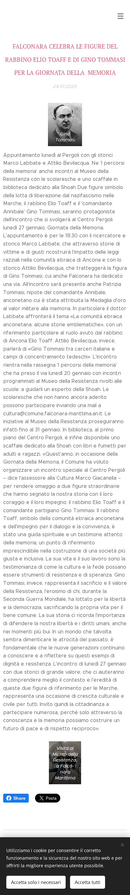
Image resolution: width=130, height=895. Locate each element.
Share (19, 798)
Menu (120, 15)
